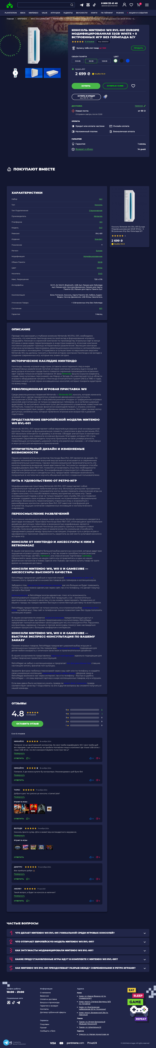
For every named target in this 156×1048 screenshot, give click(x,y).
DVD (100, 274)
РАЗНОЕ (120, 13)
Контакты (44, 1009)
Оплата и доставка (48, 999)
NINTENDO (33, 13)
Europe (99, 251)
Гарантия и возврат (49, 1006)
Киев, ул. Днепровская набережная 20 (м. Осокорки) (92, 1008)
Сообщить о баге (47, 1031)
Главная (10, 19)
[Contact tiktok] (14, 1003)
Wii (100, 222)
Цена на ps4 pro (20, 595)
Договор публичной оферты (53, 1012)
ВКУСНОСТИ (82, 13)
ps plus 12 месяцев (54, 618)
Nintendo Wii (65, 394)
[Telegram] (6, 1042)
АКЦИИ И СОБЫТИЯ (138, 13)
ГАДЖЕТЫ (68, 13)
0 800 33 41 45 (109, 3)
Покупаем (44, 1024)
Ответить (19, 758)
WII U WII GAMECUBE (40, 19)
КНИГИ (94, 13)
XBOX (22, 13)
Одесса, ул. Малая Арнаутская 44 (94, 1034)
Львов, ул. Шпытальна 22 (90, 1027)
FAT (100, 228)
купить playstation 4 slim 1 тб (78, 578)
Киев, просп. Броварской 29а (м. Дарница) (93, 1014)
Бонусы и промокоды (49, 1003)
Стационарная (95, 210)
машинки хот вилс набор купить (59, 673)
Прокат (43, 1028)
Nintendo (98, 216)
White (99, 268)
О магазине (45, 993)
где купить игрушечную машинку (45, 585)
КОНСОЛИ (58, 19)
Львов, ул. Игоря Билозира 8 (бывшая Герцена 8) (92, 1023)
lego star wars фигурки (62, 656)
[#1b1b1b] (121, 61)
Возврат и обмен (84, 149)
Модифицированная (92, 256)
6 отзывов (89, 41)
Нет (100, 199)
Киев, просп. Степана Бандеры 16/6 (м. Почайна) (95, 1003)
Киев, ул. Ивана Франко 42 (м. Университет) (92, 997)
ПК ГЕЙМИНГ (107, 13)
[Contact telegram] (18, 1003)
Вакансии (44, 996)
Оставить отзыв (27, 723)
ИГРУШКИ (55, 13)
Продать (138, 48)
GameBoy (87, 556)
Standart (98, 239)
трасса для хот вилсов (68, 648)
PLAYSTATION (11, 13)
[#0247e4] (128, 61)
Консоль (98, 205)
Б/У (100, 308)
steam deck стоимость (75, 683)
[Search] (72, 4)
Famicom (45, 556)
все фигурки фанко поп (79, 663)
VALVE (44, 13)
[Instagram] (9, 1003)
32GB (100, 262)
